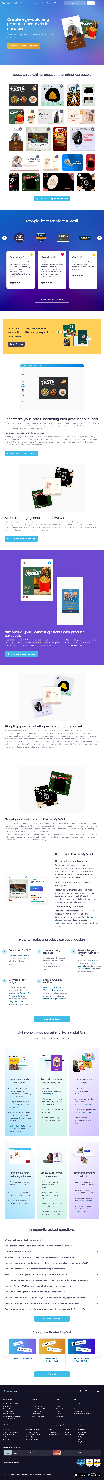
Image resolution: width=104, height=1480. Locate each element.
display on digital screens (54, 998)
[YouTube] (98, 1391)
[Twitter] (92, 1391)
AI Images (88, 1112)
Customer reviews (9, 1418)
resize (81, 640)
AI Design (6, 1430)
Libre (57, 1404)
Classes (76, 1406)
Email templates (37, 1406)
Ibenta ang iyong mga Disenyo (12, 1416)
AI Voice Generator (32, 1432)
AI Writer (17, 1104)
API (79, 1439)
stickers (94, 963)
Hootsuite (68, 1434)
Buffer (67, 1432)
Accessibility (82, 1434)
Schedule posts (16, 1126)
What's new (7, 1406)
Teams (58, 1411)
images (95, 960)
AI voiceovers (89, 1209)
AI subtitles (82, 1211)
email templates (48, 1094)
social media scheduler (55, 527)
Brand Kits (44, 642)
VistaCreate (52, 1432)
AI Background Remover (33, 1434)
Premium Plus (60, 1409)
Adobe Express (53, 1434)
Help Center (82, 1432)
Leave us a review (8, 1413)
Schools (58, 1413)
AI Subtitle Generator (32, 1430)
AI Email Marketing (9, 1434)
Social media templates (39, 1409)
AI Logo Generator (32, 1437)
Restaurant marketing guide (82, 1413)
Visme (67, 1430)
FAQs (80, 1437)
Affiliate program (8, 1411)
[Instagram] (86, 1391)
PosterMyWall (20, 955)
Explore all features (38, 1416)
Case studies (7, 1409)
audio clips (82, 966)
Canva (50, 1430)
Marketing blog (78, 1411)
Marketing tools (37, 1413)
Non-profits (59, 1416)
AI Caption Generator (32, 1439)
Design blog (77, 1409)
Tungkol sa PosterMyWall (11, 1404)
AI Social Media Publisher (11, 1432)
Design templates (37, 1404)
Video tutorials (78, 1404)
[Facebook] (80, 1391)
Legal (80, 1442)
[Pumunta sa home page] (8, 3)
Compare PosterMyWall (56, 1425)
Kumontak (81, 1430)
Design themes (36, 1411)
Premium (58, 1406)
